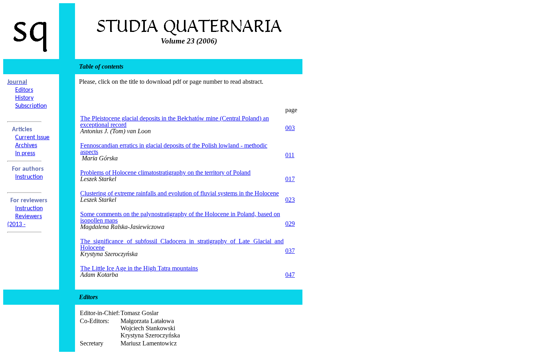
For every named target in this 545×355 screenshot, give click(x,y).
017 (290, 179)
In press (25, 153)
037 (290, 250)
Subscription (31, 106)
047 (290, 274)
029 (290, 223)
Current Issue (32, 137)
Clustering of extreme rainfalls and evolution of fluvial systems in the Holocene (179, 193)
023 (290, 199)
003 (290, 127)
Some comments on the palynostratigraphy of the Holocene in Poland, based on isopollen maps (180, 217)
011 (289, 155)
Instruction (29, 177)
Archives (26, 145)
